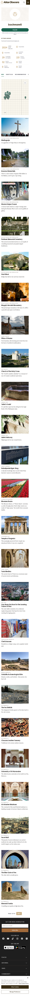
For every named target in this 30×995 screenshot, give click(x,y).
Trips (3, 968)
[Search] (24, 2)
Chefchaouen (6, 641)
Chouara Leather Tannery (10, 740)
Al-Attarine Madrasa (9, 804)
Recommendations (20, 74)
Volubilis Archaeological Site (12, 674)
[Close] (28, 978)
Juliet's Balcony (6, 437)
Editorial (5, 963)
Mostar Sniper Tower (9, 204)
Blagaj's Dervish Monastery (11, 305)
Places (4, 957)
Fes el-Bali (5, 837)
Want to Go (9, 74)
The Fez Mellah (6, 707)
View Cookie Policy (24, 983)
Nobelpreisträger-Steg (9, 468)
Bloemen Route (6, 501)
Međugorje (5, 140)
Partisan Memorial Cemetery (11, 239)
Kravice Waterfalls (8, 171)
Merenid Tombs (7, 903)
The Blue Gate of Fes (8, 872)
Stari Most (5, 274)
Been (2, 74)
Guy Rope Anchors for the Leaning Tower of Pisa (14, 605)
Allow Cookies (15, 987)
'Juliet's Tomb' (6, 404)
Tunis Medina (6, 571)
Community (6, 974)
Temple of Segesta (8, 538)
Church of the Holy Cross (10, 371)
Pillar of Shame (6, 338)
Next (19, 913)
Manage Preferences (15, 991)
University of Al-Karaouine (11, 771)
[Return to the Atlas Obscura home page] (10, 2)
